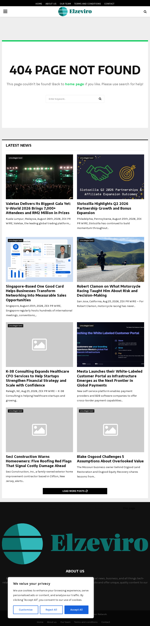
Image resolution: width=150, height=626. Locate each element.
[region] (51, 597)
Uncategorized (15, 158)
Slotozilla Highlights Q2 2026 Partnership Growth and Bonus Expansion (104, 208)
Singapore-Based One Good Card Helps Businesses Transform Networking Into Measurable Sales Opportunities (36, 293)
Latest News (18, 145)
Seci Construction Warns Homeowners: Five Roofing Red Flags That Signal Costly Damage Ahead (38, 461)
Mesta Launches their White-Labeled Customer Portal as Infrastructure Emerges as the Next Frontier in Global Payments (109, 378)
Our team (65, 3)
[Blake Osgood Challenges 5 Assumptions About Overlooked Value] (110, 429)
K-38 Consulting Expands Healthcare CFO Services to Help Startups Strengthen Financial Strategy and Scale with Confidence (37, 378)
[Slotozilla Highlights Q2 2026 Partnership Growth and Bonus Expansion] (110, 176)
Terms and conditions (87, 3)
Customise (25, 609)
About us (51, 3)
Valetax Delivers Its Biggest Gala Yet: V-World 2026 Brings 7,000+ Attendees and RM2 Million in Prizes (38, 208)
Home (39, 3)
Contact (109, 3)
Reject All (51, 609)
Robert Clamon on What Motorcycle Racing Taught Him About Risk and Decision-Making (108, 291)
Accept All (76, 609)
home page (74, 84)
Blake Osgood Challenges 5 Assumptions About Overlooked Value (110, 458)
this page (129, 508)
